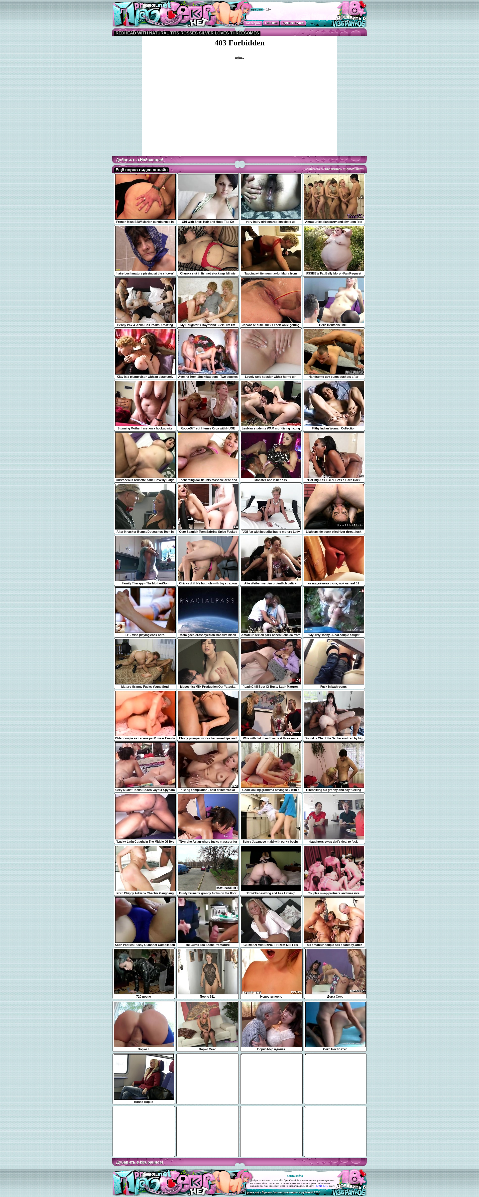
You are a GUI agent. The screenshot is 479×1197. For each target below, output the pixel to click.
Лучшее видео (293, 23)
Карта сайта (295, 1175)
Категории (252, 23)
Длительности (354, 168)
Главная (271, 23)
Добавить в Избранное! (139, 160)
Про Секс (257, 9)
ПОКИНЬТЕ (321, 1186)
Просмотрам (333, 168)
